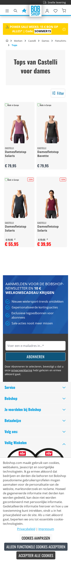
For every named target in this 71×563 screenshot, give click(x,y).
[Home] (7, 40)
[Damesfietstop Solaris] (19, 129)
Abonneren (36, 356)
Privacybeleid (26, 529)
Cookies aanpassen (36, 538)
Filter (60, 93)
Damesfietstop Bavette (48, 154)
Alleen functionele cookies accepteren (35, 546)
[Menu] (7, 10)
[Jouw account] (47, 10)
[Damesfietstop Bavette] (51, 129)
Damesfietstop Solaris (15, 154)
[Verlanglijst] (55, 10)
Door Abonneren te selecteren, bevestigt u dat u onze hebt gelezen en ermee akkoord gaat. (34, 370)
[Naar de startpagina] (35, 10)
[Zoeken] (15, 10)
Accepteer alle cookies (36, 555)
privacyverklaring (21, 370)
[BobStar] (24, 10)
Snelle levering (54, 2)
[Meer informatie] (64, 29)
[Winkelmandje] (64, 10)
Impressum (46, 529)
